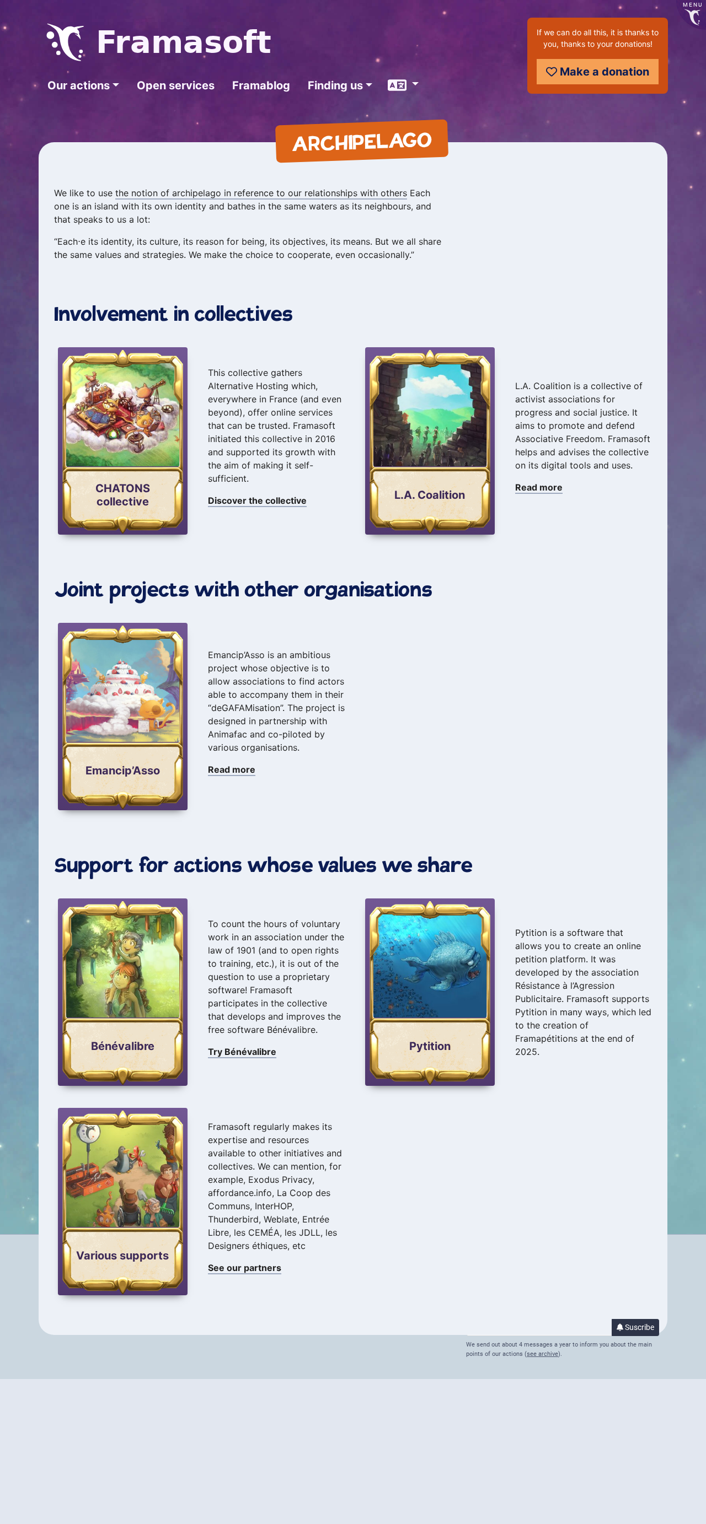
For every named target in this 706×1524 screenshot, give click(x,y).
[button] (83, 85)
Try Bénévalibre (242, 1051)
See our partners (244, 1267)
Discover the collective (257, 500)
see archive (542, 1354)
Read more (539, 487)
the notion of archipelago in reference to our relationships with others (261, 192)
